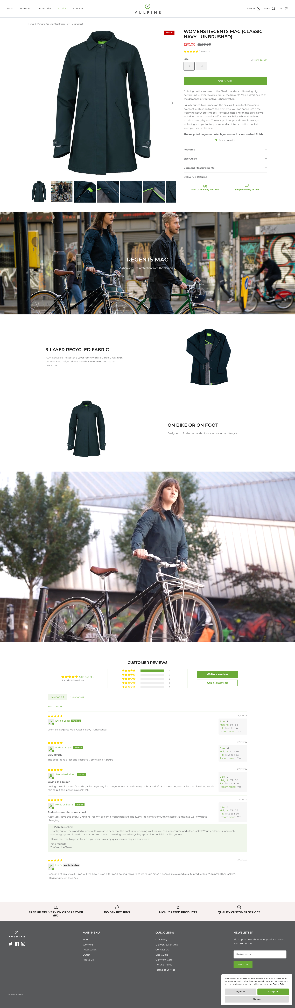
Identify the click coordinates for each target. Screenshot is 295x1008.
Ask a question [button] (217, 683)
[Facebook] (17, 944)
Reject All (240, 991)
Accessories (45, 8)
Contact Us (162, 949)
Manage (257, 999)
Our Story (161, 939)
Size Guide (190, 158)
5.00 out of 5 (86, 677)
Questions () (77, 697)
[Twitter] (10, 944)
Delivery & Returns (195, 176)
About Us (78, 8)
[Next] (172, 103)
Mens (10, 8)
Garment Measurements (199, 167)
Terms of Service (165, 969)
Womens (25, 8)
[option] (102, 103)
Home (31, 24)
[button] (191, 51)
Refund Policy (164, 964)
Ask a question (227, 140)
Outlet (62, 8)
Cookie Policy (279, 984)
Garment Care (164, 959)
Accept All (273, 991)
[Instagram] (23, 944)
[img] (55, 716)
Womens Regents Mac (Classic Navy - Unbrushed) (60, 24)
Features (189, 149)
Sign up (243, 964)
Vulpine (19, 994)
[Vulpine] (147, 8)
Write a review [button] (217, 674)
